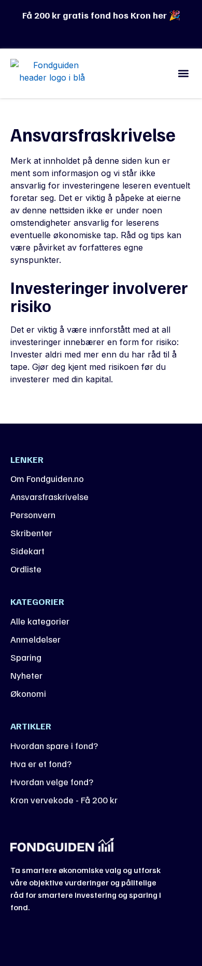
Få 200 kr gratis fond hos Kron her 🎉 (101, 15)
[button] (183, 73)
